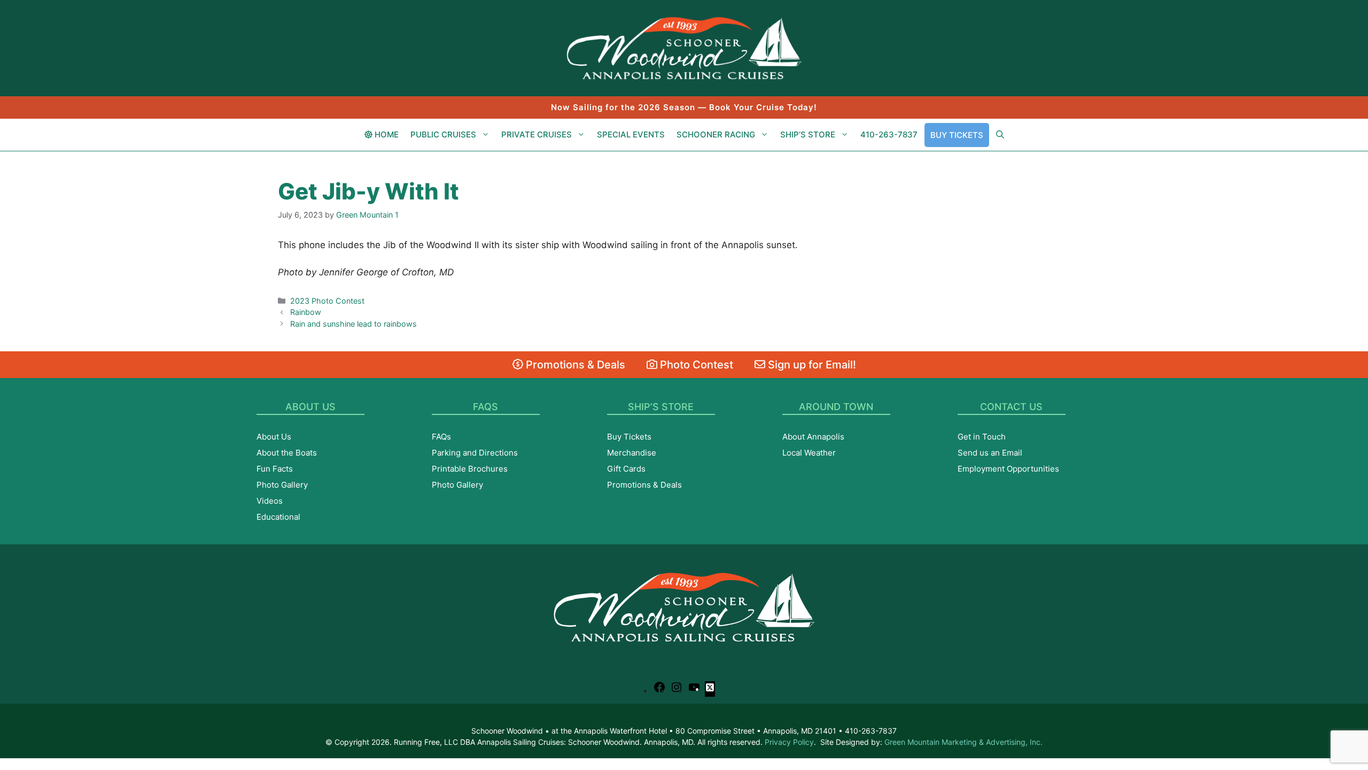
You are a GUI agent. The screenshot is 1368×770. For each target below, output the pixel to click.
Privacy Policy (789, 741)
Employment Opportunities (1008, 469)
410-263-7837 (889, 134)
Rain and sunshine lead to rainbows (353, 323)
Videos (269, 501)
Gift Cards (626, 469)
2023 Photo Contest (327, 300)
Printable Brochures (470, 469)
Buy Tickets (956, 135)
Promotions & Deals (574, 364)
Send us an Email (990, 453)
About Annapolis (813, 437)
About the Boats (286, 453)
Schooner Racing (716, 134)
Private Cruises (536, 134)
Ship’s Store (807, 134)
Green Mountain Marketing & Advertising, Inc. (963, 741)
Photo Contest (695, 364)
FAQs (441, 437)
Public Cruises (443, 134)
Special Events (631, 134)
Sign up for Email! (810, 364)
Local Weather (809, 453)
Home (385, 134)
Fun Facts (274, 469)
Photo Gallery (282, 485)
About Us (273, 437)
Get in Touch (982, 437)
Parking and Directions (475, 453)
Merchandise (631, 453)
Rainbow (305, 312)
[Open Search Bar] (1000, 135)
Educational (278, 517)
